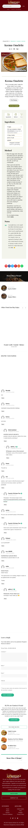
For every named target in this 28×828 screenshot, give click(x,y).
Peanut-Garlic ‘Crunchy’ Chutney (14, 345)
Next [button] (25, 307)
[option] (14, 329)
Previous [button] (22, 307)
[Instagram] (15, 818)
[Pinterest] (15, 266)
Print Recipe (14, 100)
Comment (3, 651)
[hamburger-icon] (23, 6)
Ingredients (8, 117)
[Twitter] (12, 266)
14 (18, 49)
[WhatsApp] (21, 266)
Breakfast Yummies (16, 41)
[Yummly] (18, 266)
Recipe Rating (4, 648)
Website (3, 680)
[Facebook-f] (10, 818)
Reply (3, 398)
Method (16, 117)
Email (2, 673)
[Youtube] (18, 818)
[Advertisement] (14, 26)
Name (2, 665)
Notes (21, 117)
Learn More (14, 719)
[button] (21, 126)
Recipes (23, 41)
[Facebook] (9, 266)
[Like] (6, 266)
